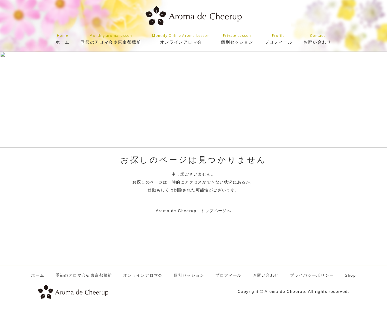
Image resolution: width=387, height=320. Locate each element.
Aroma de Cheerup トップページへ (193, 210)
